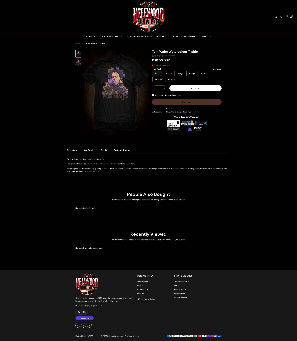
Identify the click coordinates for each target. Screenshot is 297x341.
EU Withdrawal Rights (146, 299)
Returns (140, 285)
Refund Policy (179, 293)
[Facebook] (77, 325)
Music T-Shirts (193, 112)
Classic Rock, (182, 112)
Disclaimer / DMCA (181, 281)
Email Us (82, 312)
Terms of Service (180, 297)
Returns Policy (180, 289)
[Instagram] (83, 325)
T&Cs (176, 285)
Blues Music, (171, 112)
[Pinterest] (89, 325)
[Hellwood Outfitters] (148, 16)
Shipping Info (142, 289)
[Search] (275, 16)
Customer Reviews (122, 150)
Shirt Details (89, 150)
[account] (280, 16)
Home (77, 43)
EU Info (104, 150)
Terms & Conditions (173, 95)
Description (72, 150)
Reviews (140, 293)
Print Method (142, 281)
